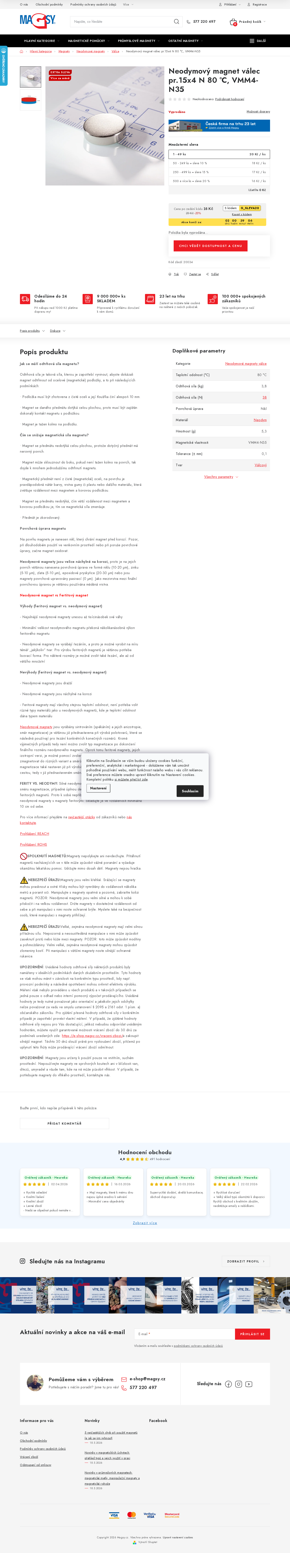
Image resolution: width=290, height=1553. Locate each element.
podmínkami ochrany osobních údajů (198, 1346)
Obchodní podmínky (49, 4)
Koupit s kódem (242, 214)
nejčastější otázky (81, 817)
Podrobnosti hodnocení (229, 99)
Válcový (261, 465)
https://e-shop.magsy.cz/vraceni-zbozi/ (92, 1035)
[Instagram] (238, 1384)
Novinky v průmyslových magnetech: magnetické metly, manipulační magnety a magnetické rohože (112, 1478)
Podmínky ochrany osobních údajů (93, 4)
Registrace (260, 4)
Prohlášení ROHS (33, 844)
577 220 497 (203, 22)
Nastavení (98, 788)
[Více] (258, 40)
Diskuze (55, 331)
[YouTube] (248, 1384)
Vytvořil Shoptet (147, 1542)
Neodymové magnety (36, 726)
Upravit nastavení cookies (178, 1537)
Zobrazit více (145, 1223)
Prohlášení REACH (34, 833)
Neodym (260, 420)
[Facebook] (228, 1384)
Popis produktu (30, 331)
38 (265, 397)
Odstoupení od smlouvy (35, 1465)
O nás (24, 4)
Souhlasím (190, 791)
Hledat (177, 21)
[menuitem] (42, 40)
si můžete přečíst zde (131, 779)
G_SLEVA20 (250, 208)
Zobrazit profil (243, 1261)
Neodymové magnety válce (246, 363)
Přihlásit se (252, 1334)
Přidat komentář (65, 1123)
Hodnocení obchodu (145, 1152)
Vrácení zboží (29, 1457)
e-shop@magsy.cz (148, 1379)
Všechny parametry (218, 476)
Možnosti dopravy (258, 111)
